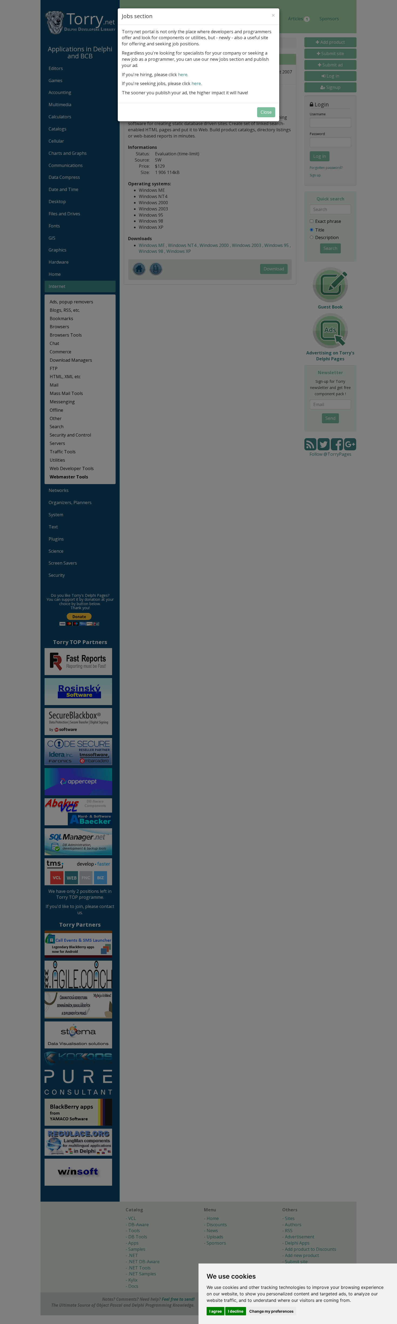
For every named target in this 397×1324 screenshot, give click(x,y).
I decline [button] (235, 1311)
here (182, 75)
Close (266, 112)
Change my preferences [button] (271, 1311)
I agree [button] (215, 1311)
